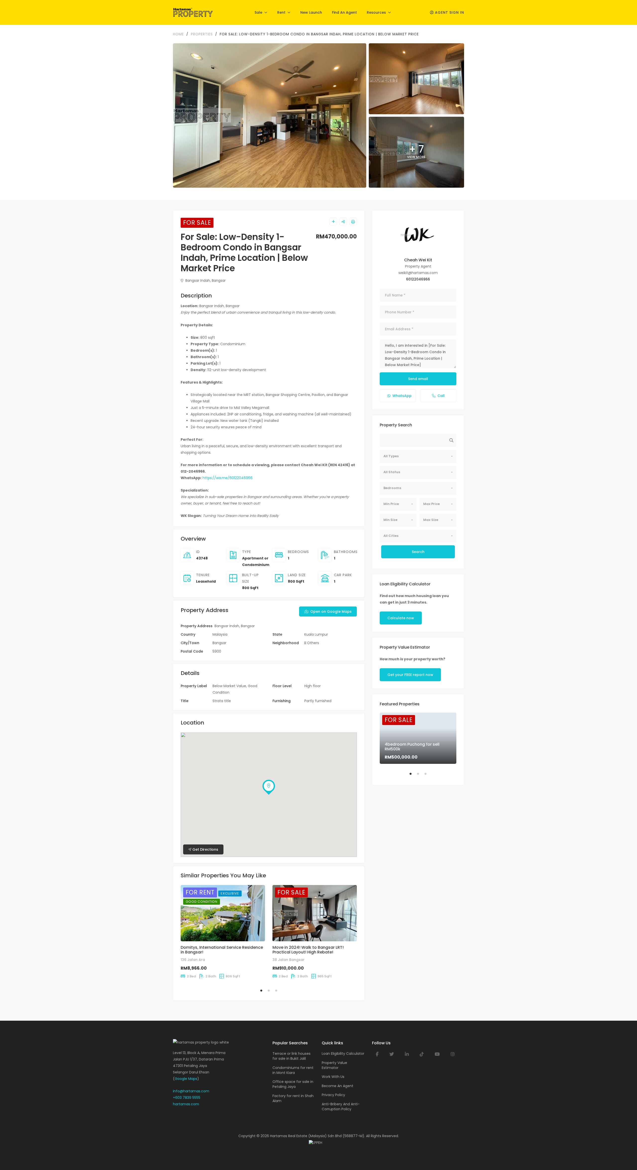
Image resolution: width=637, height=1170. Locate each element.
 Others (311, 642)
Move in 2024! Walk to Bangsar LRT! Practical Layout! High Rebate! (308, 950)
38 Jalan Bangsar (288, 959)
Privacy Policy (333, 1094)
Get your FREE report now (410, 674)
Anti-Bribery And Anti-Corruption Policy (341, 1107)
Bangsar (219, 642)
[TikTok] (422, 1054)
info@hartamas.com (191, 1091)
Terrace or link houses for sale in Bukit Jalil (291, 1056)
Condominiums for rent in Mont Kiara (293, 1070)
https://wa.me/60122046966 (228, 477)
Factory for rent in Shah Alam (293, 1098)
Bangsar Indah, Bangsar (205, 280)
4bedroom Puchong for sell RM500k (412, 746)
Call (441, 395)
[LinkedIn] (407, 1054)
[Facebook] (377, 1054)
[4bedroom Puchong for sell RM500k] (418, 738)
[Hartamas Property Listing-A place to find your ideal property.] (193, 12)
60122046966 (418, 279)
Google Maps (186, 1078)
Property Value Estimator (334, 1065)
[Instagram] (453, 1054)
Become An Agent (337, 1085)
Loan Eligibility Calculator (343, 1053)
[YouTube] (437, 1054)
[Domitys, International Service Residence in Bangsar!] (223, 913)
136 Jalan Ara (193, 959)
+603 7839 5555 (186, 1097)
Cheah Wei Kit (418, 260)
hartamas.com (186, 1104)
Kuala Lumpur (316, 634)
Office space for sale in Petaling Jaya (292, 1084)
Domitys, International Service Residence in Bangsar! (222, 950)
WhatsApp (402, 395)
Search (418, 551)
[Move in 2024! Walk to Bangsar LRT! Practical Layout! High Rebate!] (314, 913)
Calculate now (400, 617)
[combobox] (418, 456)
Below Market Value (229, 685)
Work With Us (333, 1076)
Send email (418, 378)
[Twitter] (391, 1054)
